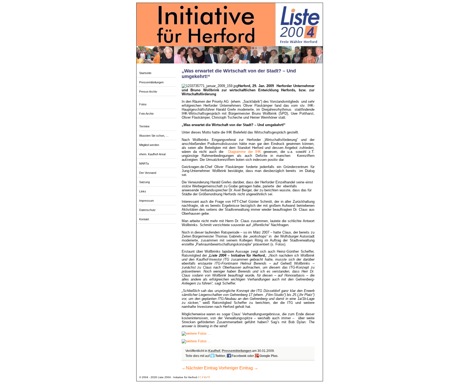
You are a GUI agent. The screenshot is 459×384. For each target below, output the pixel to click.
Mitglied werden (149, 144)
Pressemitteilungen (151, 82)
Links (142, 191)
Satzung (144, 182)
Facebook (239, 355)
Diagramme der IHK (244, 152)
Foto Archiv (146, 113)
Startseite (145, 73)
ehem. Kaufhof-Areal (152, 154)
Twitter (220, 355)
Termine (144, 126)
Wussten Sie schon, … (154, 135)
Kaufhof (214, 350)
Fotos (143, 104)
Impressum (146, 200)
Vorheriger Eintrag (238, 368)
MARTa (144, 163)
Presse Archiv (148, 91)
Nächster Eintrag (200, 368)
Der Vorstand (147, 172)
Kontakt (144, 219)
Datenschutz (147, 210)
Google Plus (269, 355)
